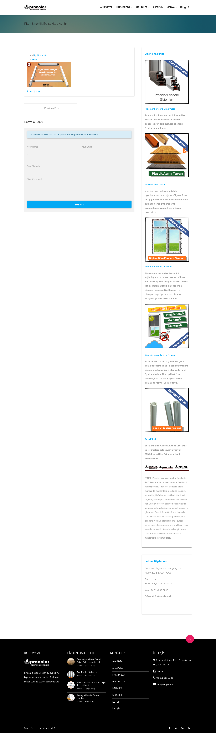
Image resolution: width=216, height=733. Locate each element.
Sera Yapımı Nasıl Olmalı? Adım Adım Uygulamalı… (90, 660)
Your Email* (87, 147)
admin (79, 666)
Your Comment (34, 179)
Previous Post (52, 108)
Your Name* (33, 147)
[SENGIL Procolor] (35, 7)
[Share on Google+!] (35, 91)
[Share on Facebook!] (27, 91)
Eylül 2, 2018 (40, 55)
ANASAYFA (117, 661)
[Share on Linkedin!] (39, 91)
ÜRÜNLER (117, 688)
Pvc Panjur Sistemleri (87, 672)
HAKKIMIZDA (118, 675)
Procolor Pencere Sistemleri (160, 109)
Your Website (34, 166)
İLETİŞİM (116, 702)
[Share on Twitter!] (31, 91)
